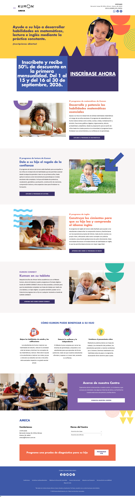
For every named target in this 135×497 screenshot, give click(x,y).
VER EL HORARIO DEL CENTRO (113, 8)
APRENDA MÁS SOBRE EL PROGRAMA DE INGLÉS (87, 251)
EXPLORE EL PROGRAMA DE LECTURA (37, 194)
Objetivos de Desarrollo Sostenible (58, 480)
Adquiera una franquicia (88, 480)
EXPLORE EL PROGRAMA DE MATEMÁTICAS (87, 137)
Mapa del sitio (67, 483)
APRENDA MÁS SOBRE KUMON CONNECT (37, 301)
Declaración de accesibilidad (104, 480)
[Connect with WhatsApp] (114, 12)
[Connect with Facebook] (117, 12)
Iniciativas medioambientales (39, 480)
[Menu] (15, 8)
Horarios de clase (76, 431)
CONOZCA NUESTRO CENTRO (101, 400)
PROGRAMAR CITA (101, 452)
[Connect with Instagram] (121, 12)
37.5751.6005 (118, 4)
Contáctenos (26, 480)
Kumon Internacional (74, 480)
